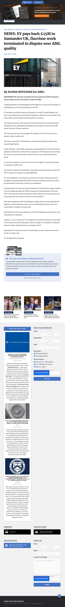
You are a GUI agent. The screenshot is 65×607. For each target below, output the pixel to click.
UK (45, 29)
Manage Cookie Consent (37, 603)
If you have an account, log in (32, 278)
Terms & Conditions (24, 603)
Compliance (18, 29)
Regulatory (39, 29)
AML (5, 29)
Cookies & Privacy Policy (10, 603)
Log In (39, 2)
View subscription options (32, 274)
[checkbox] (47, 355)
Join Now (28, 2)
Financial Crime (29, 29)
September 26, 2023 (10, 54)
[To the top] (59, 596)
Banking (10, 29)
